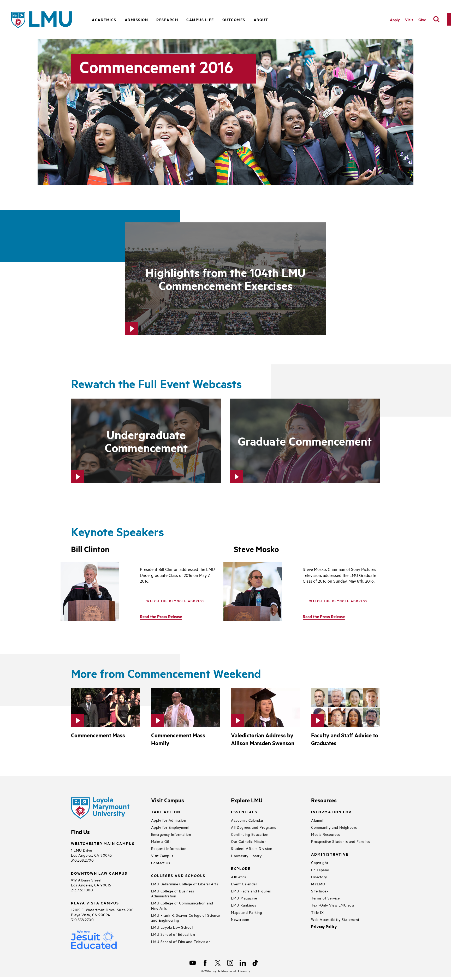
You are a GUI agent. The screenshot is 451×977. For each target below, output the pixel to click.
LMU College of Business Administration (172, 893)
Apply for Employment (170, 827)
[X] (217, 963)
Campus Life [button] (200, 19)
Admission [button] (136, 19)
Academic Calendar (247, 820)
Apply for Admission (168, 820)
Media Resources (325, 834)
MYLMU (318, 883)
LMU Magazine (244, 897)
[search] (436, 19)
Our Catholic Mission (248, 841)
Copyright (319, 862)
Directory (319, 876)
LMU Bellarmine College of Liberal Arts (184, 883)
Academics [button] (104, 19)
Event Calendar (244, 883)
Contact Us (160, 862)
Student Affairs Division (251, 848)
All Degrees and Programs (253, 827)
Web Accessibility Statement (335, 919)
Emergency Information (171, 834)
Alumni (317, 820)
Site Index (319, 890)
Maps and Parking (246, 912)
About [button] (261, 19)
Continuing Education (249, 834)
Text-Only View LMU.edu (332, 904)
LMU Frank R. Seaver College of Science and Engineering (185, 917)
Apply (395, 19)
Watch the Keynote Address (175, 601)
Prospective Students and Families (340, 841)
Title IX (317, 912)
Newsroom (240, 919)
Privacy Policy (324, 926)
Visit (409, 19)
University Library (246, 855)
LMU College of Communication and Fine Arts (182, 905)
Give (422, 19)
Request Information (169, 848)
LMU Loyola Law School (172, 927)
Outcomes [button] (233, 19)
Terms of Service (325, 897)
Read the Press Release (161, 616)
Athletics (238, 876)
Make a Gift (161, 841)
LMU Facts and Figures (251, 890)
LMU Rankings (243, 904)
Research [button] (167, 19)
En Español (320, 869)
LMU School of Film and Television (181, 941)
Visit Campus (162, 855)
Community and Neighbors (334, 827)
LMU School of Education (173, 934)
